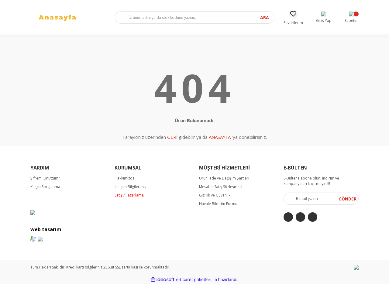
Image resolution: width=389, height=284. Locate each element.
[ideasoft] (162, 279)
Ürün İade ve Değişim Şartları (224, 178)
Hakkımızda (125, 178)
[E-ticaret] (194, 279)
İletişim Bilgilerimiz (130, 186)
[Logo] (63, 16)
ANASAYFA (220, 137)
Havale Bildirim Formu (218, 203)
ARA (264, 17)
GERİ (172, 137)
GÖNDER (347, 199)
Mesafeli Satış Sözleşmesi (220, 186)
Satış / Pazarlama (129, 195)
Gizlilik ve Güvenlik (214, 195)
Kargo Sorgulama (45, 186)
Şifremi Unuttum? (45, 178)
